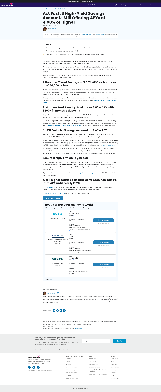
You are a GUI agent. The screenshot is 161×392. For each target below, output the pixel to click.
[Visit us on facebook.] (30, 368)
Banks (54, 8)
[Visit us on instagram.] (39, 368)
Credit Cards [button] (92, 5)
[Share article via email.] (64, 311)
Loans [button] (141, 5)
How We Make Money (71, 367)
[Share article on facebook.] (54, 311)
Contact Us (68, 361)
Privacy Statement (116, 349)
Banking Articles (62, 8)
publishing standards (70, 322)
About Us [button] (149, 5)
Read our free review (53, 198)
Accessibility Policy (93, 364)
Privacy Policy (92, 361)
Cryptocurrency (115, 367)
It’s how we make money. (86, 34)
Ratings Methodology (71, 372)
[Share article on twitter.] (57, 311)
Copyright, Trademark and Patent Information (97, 370)
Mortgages (114, 370)
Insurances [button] (133, 5)
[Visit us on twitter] (34, 368)
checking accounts (109, 145)
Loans (112, 375)
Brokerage (114, 364)
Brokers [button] (109, 5)
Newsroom (69, 364)
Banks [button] (101, 5)
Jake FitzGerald (53, 28)
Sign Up (119, 341)
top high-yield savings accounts (89, 173)
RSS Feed (68, 375)
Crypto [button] (116, 5)
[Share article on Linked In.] (61, 311)
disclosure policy (79, 328)
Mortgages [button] (125, 5)
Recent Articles (115, 378)
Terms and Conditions (94, 367)
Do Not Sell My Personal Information (98, 374)
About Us (68, 358)
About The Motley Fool (72, 378)
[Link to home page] (7, 5)
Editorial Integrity (70, 370)
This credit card (48, 187)
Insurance (113, 372)
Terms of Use (92, 358)
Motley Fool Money (47, 8)
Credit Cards (114, 358)
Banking (113, 361)
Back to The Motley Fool (81, 388)
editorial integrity (100, 34)
